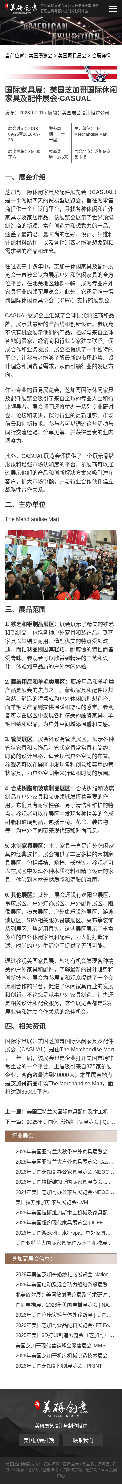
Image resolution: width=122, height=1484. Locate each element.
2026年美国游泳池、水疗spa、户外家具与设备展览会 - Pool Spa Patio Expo (65, 1233)
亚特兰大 (71, 1464)
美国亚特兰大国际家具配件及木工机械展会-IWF (65, 1243)
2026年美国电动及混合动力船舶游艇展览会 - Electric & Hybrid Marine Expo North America (65, 1284)
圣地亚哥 (51, 1470)
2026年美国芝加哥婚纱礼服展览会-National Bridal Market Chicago (65, 1274)
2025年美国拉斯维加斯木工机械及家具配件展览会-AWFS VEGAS (65, 1212)
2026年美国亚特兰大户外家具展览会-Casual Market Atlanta (65, 1162)
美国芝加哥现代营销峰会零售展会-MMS (61, 1345)
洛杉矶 (33, 1470)
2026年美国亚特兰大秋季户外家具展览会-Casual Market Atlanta (65, 1151)
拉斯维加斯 (72, 1470)
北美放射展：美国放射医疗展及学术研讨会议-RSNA (65, 1295)
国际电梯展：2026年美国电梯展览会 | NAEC (65, 1305)
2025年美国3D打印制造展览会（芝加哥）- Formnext (65, 1335)
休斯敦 (18, 1470)
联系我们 (83, 1440)
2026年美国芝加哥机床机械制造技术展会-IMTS (65, 1355)
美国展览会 (41, 55)
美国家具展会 (72, 55)
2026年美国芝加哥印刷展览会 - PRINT (59, 1366)
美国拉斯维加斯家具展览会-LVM (52, 1202)
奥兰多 (88, 1464)
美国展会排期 (39, 1440)
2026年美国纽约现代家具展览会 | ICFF (59, 1222)
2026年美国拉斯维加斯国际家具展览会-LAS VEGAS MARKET (65, 1182)
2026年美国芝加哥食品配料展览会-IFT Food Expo (65, 1325)
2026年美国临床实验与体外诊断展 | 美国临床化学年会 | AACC (65, 1315)
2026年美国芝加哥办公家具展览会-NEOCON (65, 1172)
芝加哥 (91, 1470)
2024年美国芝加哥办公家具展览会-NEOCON (65, 1192)
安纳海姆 (51, 1464)
